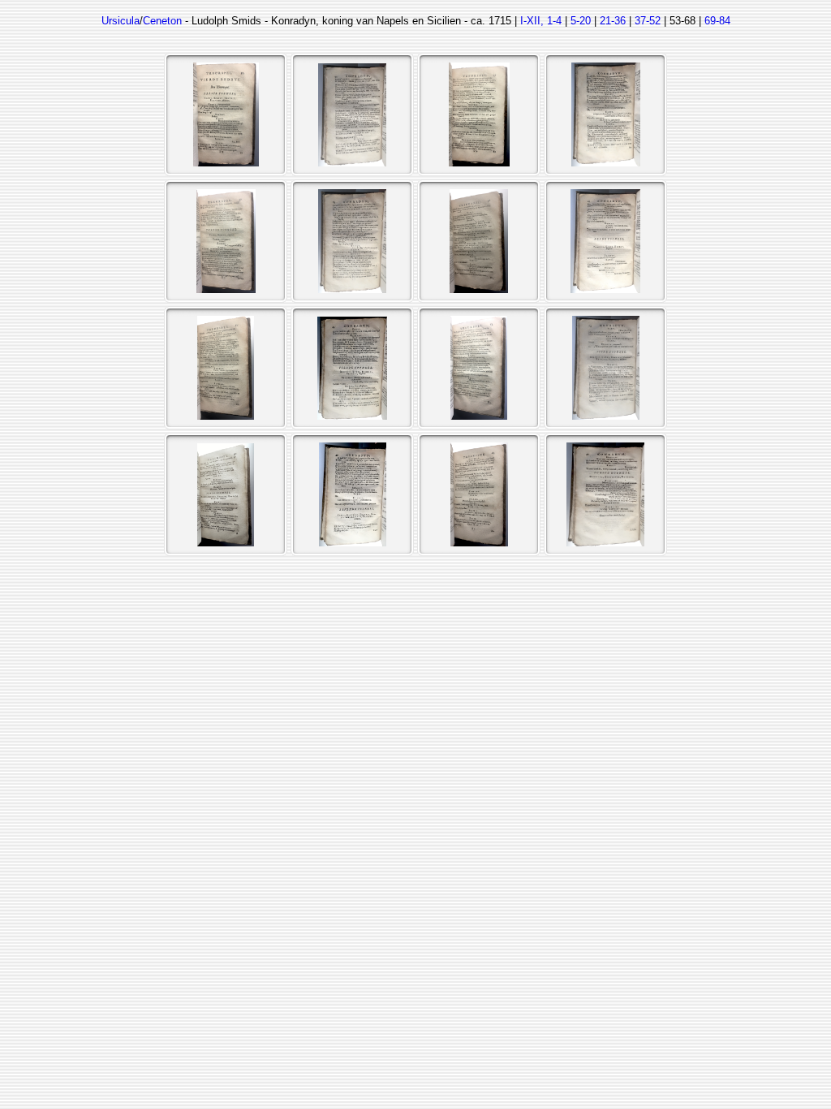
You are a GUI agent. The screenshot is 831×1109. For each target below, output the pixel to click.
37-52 (648, 21)
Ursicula (120, 21)
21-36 (613, 21)
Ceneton (162, 21)
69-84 (717, 21)
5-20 (581, 21)
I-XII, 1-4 (541, 21)
